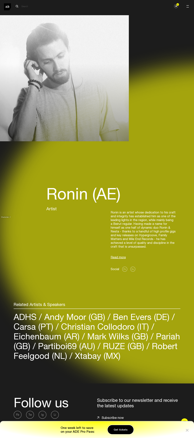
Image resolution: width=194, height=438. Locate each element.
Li (55, 414)
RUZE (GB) (123, 346)
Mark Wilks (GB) (118, 336)
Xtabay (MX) (96, 356)
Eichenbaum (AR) (48, 336)
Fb (124, 269)
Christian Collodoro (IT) (105, 327)
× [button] (187, 429)
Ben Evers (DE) (141, 317)
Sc (132, 269)
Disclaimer (5, 217)
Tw (30, 414)
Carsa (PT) (35, 327)
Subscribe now (113, 418)
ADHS (26, 317)
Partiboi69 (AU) (67, 346)
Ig (42, 414)
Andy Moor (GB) (75, 317)
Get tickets (120, 429)
